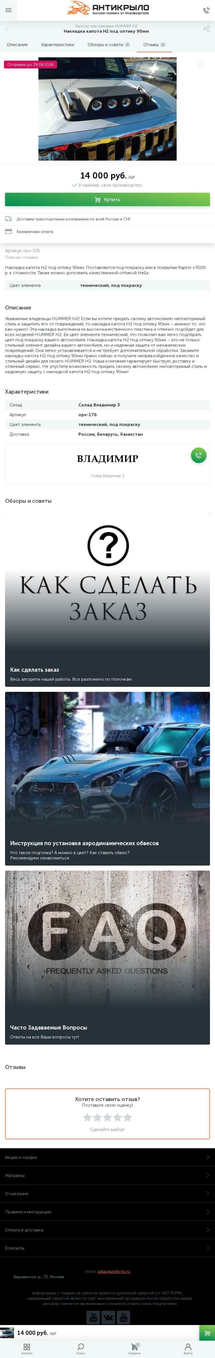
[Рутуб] (123, 1317)
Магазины (15, 1175)
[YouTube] (93, 1317)
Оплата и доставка (24, 1230)
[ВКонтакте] (108, 1317)
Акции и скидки (21, 1157)
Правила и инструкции (28, 1211)
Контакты (14, 1248)
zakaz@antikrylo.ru (113, 1271)
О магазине (17, 1193)
